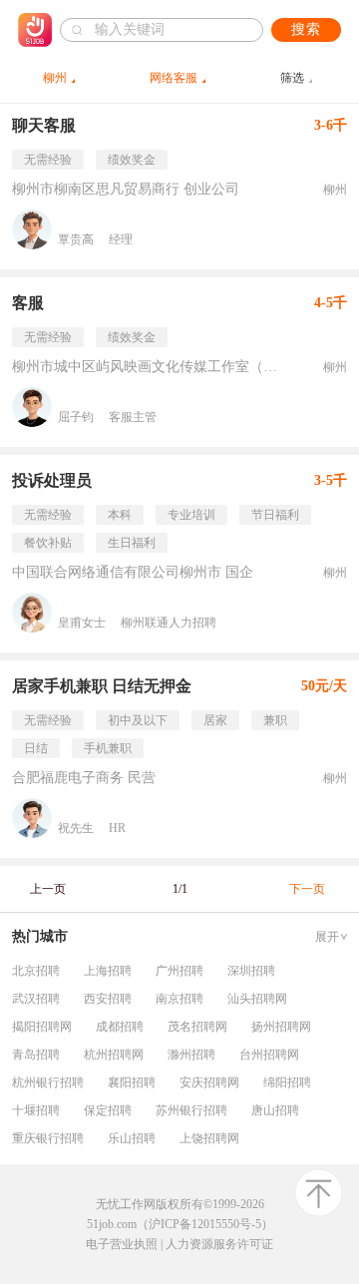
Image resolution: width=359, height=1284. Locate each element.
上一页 (48, 889)
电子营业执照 (122, 1244)
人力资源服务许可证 (219, 1244)
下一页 (307, 889)
